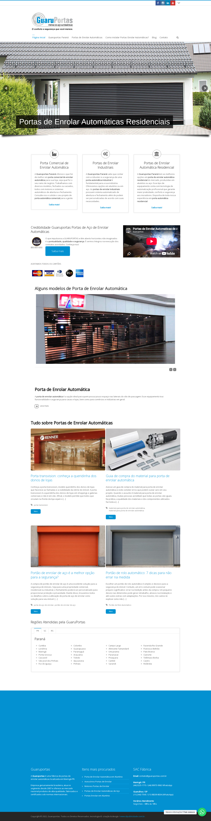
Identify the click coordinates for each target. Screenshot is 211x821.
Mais (36, 511)
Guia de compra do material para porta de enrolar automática (137, 477)
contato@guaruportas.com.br (153, 776)
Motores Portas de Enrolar (96, 786)
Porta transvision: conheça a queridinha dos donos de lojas (63, 477)
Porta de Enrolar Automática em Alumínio (103, 776)
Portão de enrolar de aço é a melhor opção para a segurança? (62, 574)
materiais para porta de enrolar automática (127, 508)
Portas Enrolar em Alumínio (97, 795)
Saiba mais (58, 251)
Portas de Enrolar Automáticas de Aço (102, 791)
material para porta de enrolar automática (126, 510)
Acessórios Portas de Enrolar (98, 781)
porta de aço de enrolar (44, 605)
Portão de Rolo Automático (120, 605)
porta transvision (41, 505)
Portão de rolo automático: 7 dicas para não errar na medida (138, 574)
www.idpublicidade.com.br (132, 816)
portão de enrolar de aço (65, 605)
